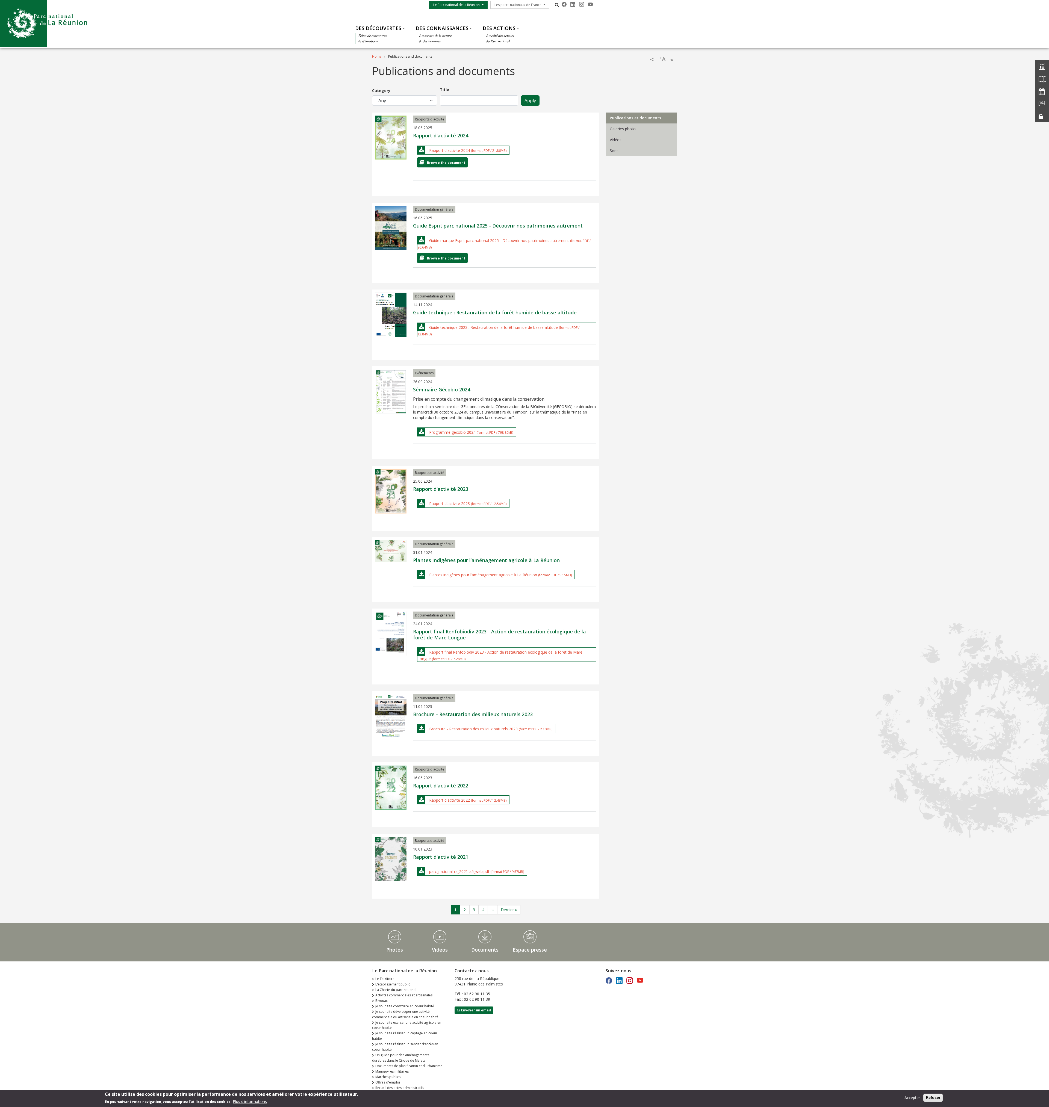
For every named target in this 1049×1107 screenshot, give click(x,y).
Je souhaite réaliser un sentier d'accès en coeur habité (405, 1047)
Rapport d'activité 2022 (449, 800)
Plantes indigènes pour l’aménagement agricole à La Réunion (483, 574)
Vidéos (615, 139)
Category (381, 90)
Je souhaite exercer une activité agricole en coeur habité (406, 1025)
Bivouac (381, 1000)
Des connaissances (442, 28)
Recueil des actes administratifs (399, 1087)
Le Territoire (384, 978)
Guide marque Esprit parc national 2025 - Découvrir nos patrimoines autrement (499, 240)
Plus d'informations (250, 1101)
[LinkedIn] (572, 4)
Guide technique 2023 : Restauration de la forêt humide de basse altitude (493, 327)
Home (377, 56)
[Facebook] (564, 4)
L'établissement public (392, 984)
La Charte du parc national (395, 989)
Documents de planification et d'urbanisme (408, 1066)
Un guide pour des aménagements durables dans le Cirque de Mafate (400, 1058)
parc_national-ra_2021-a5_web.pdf (459, 871)
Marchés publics (387, 1076)
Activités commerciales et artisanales (403, 995)
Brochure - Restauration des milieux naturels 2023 (473, 728)
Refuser (933, 1097)
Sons (614, 150)
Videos (440, 949)
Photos (394, 949)
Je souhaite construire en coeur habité (404, 1006)
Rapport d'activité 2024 (449, 150)
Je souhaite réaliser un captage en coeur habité (404, 1036)
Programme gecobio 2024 (452, 432)
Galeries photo (623, 128)
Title (444, 89)
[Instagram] (581, 4)
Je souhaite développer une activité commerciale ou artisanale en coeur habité (405, 1014)
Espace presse (530, 949)
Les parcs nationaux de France (517, 4)
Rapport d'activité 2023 (449, 503)
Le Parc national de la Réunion (456, 4)
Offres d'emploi (387, 1082)
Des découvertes (378, 28)
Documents (485, 949)
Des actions (499, 28)
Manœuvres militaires (392, 1071)
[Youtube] (590, 4)
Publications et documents (635, 117)
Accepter (912, 1097)
